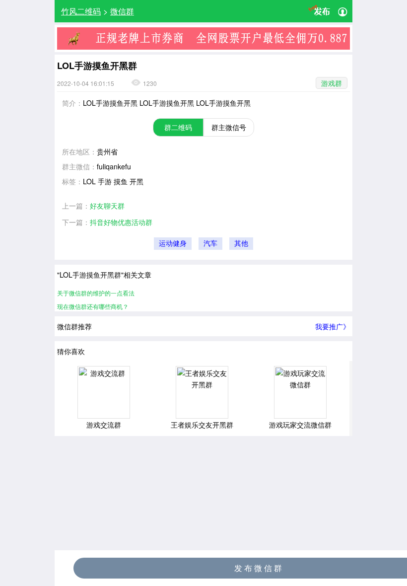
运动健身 (173, 243)
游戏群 (331, 83)
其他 (241, 243)
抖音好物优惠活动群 (121, 222)
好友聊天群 (107, 206)
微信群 (122, 11)
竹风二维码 (81, 11)
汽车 (210, 243)
